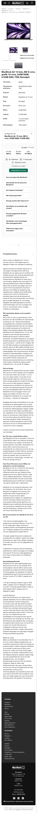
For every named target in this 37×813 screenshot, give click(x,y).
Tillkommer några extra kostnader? (14, 229)
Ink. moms (31, 147)
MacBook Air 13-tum (7, 10)
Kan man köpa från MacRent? (16, 177)
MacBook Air (26, 8)
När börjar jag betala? (14, 195)
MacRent (4, 8)
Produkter (10, 8)
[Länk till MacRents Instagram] (18, 798)
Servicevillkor (9, 750)
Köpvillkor (7, 748)
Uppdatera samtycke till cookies (24, 809)
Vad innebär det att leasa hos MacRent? (16, 184)
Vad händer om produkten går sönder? (16, 207)
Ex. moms (24, 147)
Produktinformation (10, 254)
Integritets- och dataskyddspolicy (14, 752)
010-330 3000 (18, 790)
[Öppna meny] (5, 3)
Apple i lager (8, 756)
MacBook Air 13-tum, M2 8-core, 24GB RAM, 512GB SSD (16, 12)
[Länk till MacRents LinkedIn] (23, 798)
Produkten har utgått (18, 166)
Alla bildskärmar (9, 725)
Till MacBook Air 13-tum (18, 170)
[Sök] (9, 3)
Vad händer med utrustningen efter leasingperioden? (16, 222)
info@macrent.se (18, 792)
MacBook (18, 8)
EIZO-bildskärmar (10, 727)
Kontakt (7, 746)
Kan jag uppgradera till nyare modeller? (16, 214)
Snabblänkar (9, 730)
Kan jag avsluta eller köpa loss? (17, 201)
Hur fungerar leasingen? (14, 190)
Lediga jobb (8, 754)
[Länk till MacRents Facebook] (14, 798)
